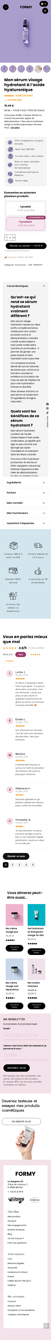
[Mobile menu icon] (6, 7)
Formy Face (20, 265)
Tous (20, 654)
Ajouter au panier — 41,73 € (26, 246)
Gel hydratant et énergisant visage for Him (36, 932)
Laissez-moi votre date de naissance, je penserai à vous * (24, 1047)
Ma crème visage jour (12, 930)
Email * (7, 1028)
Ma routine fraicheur (34, 984)
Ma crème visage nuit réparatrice (12, 986)
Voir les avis (13, 99)
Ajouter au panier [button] (14, 948)
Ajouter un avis (16, 856)
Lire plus (15, 127)
